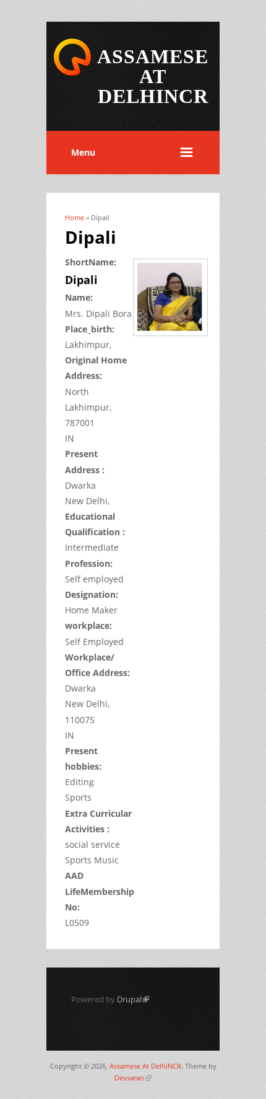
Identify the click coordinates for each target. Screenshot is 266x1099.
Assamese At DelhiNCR (145, 1065)
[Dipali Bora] (175, 337)
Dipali (81, 279)
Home (74, 217)
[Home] (72, 73)
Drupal (133, 999)
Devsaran (133, 1077)
